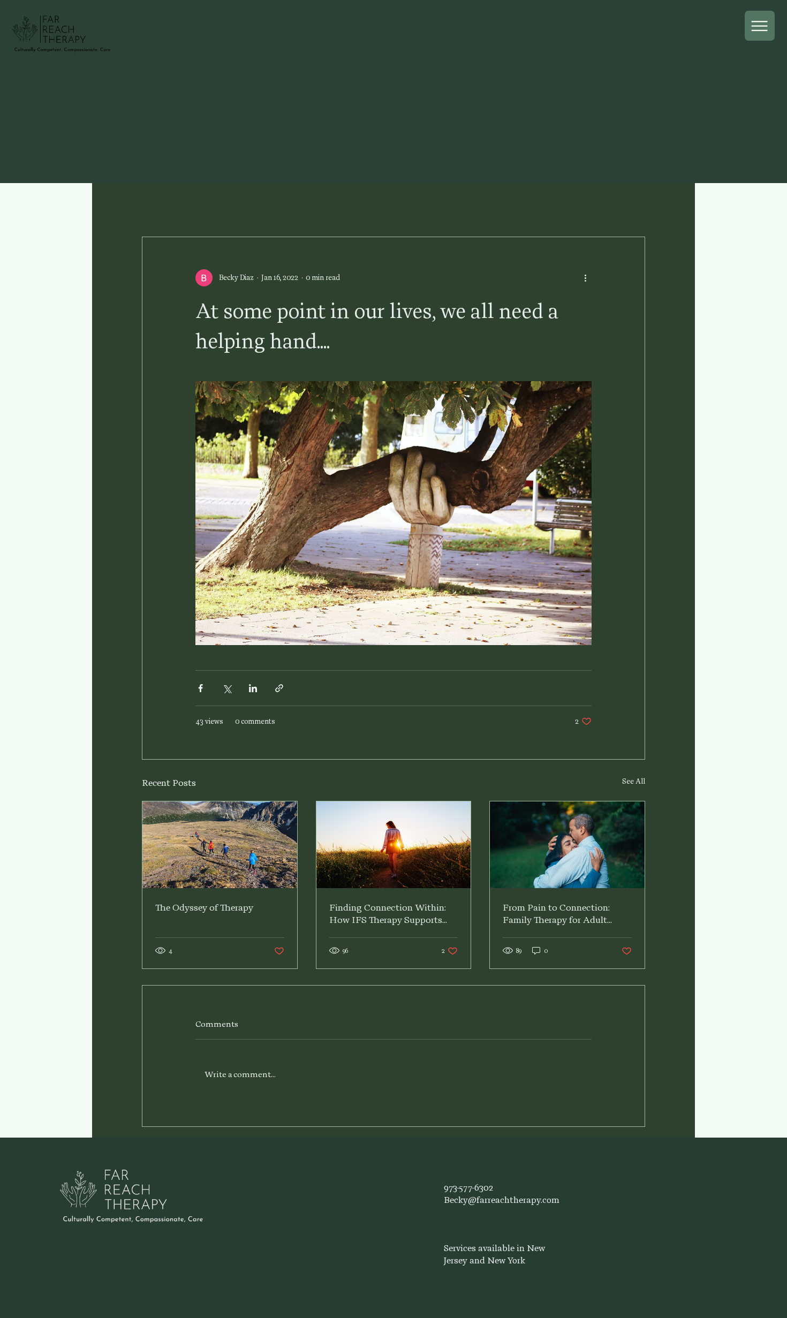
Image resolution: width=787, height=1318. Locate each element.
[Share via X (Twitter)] (227, 688)
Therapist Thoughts (185, 204)
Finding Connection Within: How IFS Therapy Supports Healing (387, 914)
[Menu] (760, 26)
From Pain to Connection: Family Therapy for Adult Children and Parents (556, 914)
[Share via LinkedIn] (253, 688)
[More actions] (585, 277)
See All (633, 781)
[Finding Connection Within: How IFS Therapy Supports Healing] (393, 844)
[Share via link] (279, 688)
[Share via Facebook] (200, 688)
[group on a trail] (219, 844)
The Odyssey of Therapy (204, 907)
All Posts (117, 204)
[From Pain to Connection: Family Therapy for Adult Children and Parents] (567, 844)
